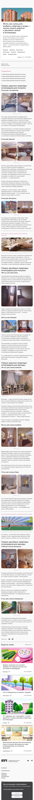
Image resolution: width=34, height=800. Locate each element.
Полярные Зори (12, 54)
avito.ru (18, 162)
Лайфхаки (19, 57)
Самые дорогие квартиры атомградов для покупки (14, 74)
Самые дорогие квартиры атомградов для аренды (13, 78)
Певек (4, 54)
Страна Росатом (5, 770)
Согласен (17, 793)
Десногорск (6, 52)
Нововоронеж (21, 52)
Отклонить (17, 796)
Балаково (5, 50)
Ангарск (5, 722)
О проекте (4, 768)
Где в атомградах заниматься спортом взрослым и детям (16, 514)
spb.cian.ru (18, 113)
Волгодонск (19, 50)
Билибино (12, 50)
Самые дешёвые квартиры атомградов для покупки (14, 76)
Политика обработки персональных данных (5, 776)
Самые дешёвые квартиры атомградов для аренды (14, 80)
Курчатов (13, 52)
